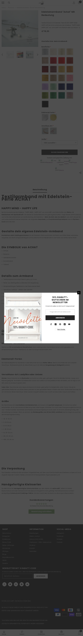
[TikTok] (64, 324)
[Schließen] (79, 292)
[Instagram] (55, 324)
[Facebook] (51, 324)
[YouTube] (69, 324)
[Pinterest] (60, 324)
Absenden (60, 318)
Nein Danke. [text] (61, 329)
